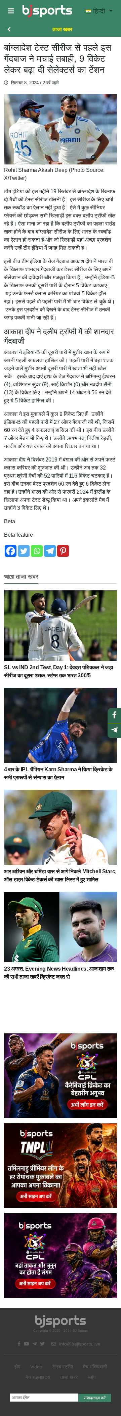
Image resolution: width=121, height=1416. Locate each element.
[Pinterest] (63, 551)
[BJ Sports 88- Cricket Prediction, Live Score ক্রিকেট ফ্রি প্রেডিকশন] (47, 11)
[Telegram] (50, 551)
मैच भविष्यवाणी (95, 1366)
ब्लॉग (91, 1377)
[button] (11, 11)
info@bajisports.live (79, 1344)
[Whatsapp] (37, 551)
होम (17, 1366)
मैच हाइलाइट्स (38, 1377)
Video (36, 1366)
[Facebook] (10, 551)
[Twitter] (24, 551)
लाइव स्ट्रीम (62, 1366)
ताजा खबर (62, 29)
